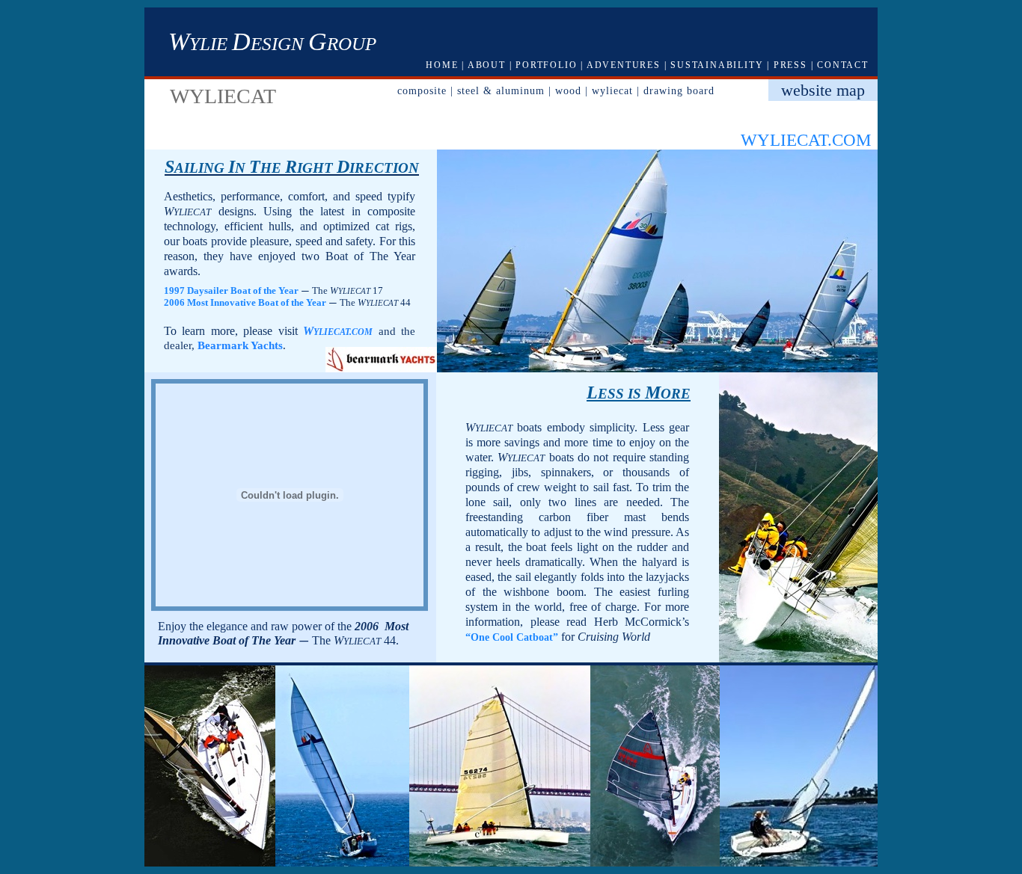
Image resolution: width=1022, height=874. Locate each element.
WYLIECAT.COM (806, 140)
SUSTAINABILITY (716, 65)
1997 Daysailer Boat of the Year (231, 290)
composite (422, 90)
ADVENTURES (624, 65)
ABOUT (487, 65)
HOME (442, 65)
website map (823, 90)
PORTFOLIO (546, 65)
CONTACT (843, 65)
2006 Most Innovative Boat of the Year (245, 302)
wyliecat (612, 90)
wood (568, 90)
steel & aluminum (501, 90)
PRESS (790, 65)
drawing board (679, 90)
